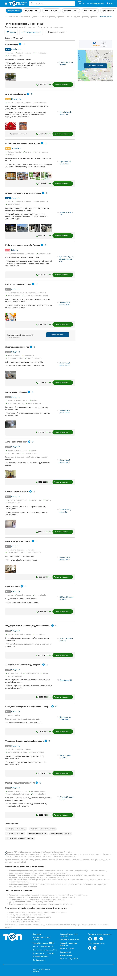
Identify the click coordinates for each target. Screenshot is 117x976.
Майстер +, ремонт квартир (18, 541)
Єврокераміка (11, 44)
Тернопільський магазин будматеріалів (23, 665)
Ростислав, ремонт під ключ (18, 284)
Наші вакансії (65, 952)
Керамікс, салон (12, 586)
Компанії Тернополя (21, 17)
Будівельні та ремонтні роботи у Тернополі (47, 17)
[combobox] (31, 32)
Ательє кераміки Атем (15, 94)
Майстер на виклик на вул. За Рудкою (22, 245)
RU (84, 3)
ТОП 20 (8, 17)
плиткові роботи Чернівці (60, 834)
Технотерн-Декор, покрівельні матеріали (24, 741)
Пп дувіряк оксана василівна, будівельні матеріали (28, 626)
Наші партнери (66, 955)
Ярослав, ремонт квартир (17, 347)
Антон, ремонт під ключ (16, 442)
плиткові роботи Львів (37, 834)
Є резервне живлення (57, 32)
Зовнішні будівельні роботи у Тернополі (82, 17)
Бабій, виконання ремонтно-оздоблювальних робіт (28, 706)
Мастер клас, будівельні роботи (20, 783)
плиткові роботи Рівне (15, 834)
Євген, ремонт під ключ (16, 392)
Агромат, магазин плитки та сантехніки (23, 193)
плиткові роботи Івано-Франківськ (20, 838)
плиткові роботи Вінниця (16, 829)
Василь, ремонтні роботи (16, 491)
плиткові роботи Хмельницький (43, 829)
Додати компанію (57, 335)
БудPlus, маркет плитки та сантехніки (22, 143)
